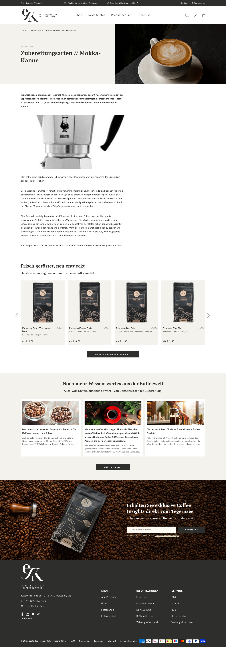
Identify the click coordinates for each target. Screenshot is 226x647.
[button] (79, 15)
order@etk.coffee (34, 606)
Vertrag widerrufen (182, 622)
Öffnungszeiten (198, 3)
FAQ (173, 597)
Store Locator (178, 616)
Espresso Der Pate (125, 328)
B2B (173, 609)
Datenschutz (84, 641)
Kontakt (183, 3)
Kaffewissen (35, 30)
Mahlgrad (40, 190)
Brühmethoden (144, 616)
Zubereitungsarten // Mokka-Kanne (60, 30)
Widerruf (112, 641)
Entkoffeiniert (108, 616)
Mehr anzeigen (112, 467)
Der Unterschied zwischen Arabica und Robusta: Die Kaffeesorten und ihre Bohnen (49, 431)
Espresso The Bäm (172, 328)
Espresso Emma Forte (80, 328)
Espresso (101, 98)
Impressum (99, 641)
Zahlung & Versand (147, 622)
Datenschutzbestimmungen (167, 535)
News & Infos (143, 609)
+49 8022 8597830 (35, 600)
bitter (67, 202)
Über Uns (141, 597)
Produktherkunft (145, 603)
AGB (73, 641)
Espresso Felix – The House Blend (36, 330)
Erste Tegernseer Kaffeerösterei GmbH (48, 641)
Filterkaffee (107, 609)
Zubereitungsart (56, 176)
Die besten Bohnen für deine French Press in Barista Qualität (173, 431)
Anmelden (190, 529)
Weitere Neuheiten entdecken (112, 354)
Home (23, 30)
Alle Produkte (109, 597)
